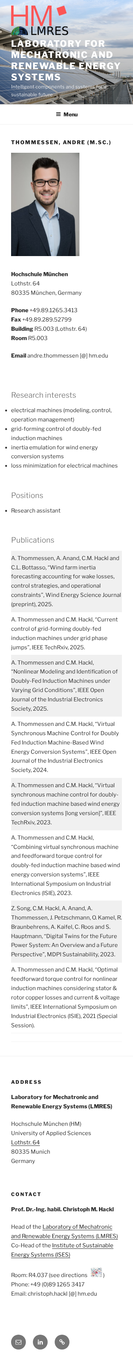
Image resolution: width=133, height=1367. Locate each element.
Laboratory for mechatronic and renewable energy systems (66, 60)
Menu (71, 114)
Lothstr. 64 (25, 1142)
